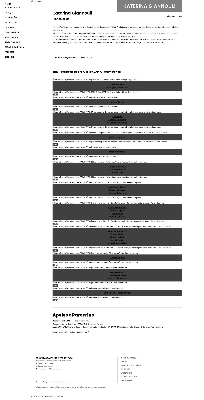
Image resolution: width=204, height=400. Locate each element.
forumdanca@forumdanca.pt (51, 369)
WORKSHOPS (126, 373)
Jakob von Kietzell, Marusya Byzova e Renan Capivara (117, 190)
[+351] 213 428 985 (45, 363)
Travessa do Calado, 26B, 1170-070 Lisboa (53, 361)
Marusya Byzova (117, 151)
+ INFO (55, 95)
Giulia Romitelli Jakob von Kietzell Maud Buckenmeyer (117, 275)
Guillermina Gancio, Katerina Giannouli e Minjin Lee (117, 169)
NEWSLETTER (126, 380)
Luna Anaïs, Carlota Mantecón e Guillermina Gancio (117, 119)
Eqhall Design (58, 396)
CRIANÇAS (125, 369)
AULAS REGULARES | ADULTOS (133, 365)
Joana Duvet (117, 102)
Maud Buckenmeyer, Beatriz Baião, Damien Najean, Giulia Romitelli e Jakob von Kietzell (117, 237)
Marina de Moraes (117, 137)
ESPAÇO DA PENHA (129, 376)
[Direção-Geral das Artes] (67, 387)
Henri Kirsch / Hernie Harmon (117, 293)
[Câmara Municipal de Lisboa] (93, 387)
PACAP (124, 361)
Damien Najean (117, 257)
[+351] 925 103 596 (45, 366)
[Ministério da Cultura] (46, 387)
